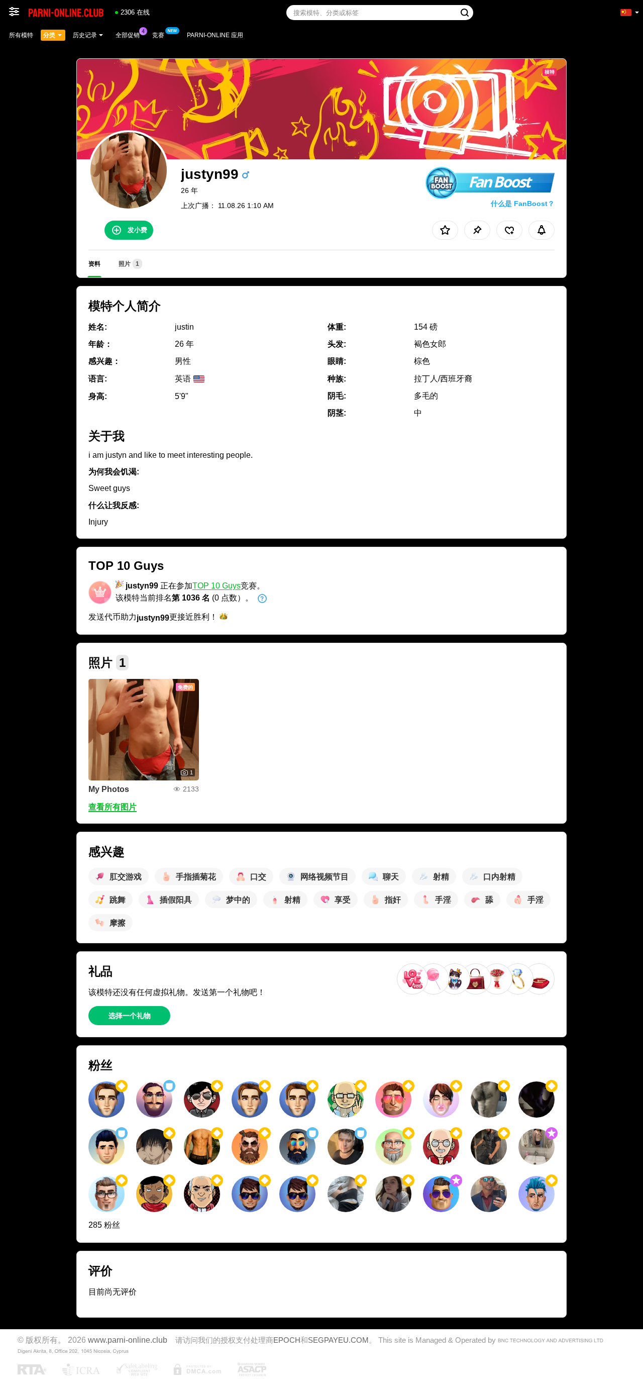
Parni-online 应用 (215, 35)
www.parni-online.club (127, 1339)
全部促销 (128, 35)
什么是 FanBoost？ (523, 204)
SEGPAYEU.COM (338, 1340)
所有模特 (21, 35)
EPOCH (286, 1340)
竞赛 (158, 35)
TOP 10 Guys (216, 585)
